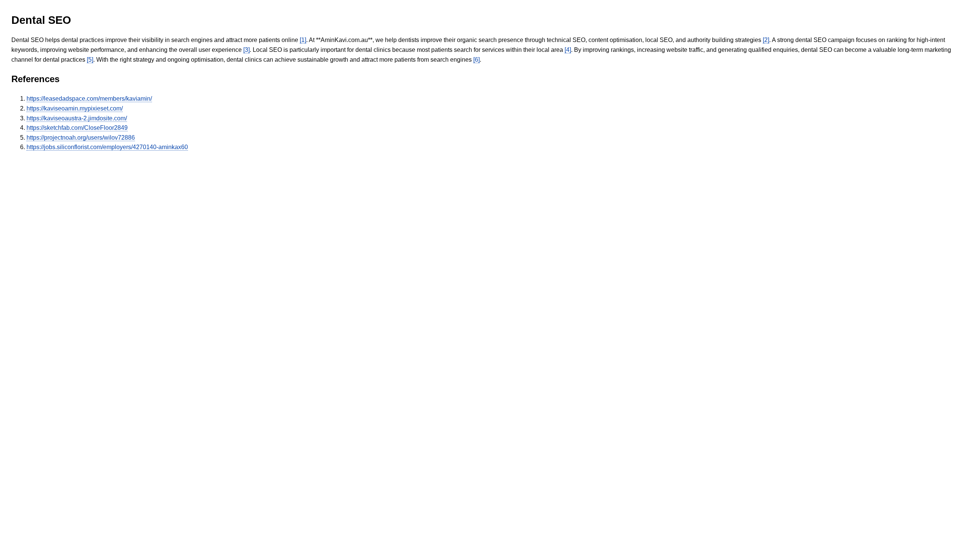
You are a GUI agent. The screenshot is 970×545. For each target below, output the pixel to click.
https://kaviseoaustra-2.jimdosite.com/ (77, 118)
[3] (246, 50)
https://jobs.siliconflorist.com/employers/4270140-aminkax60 (107, 147)
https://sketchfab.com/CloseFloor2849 (77, 128)
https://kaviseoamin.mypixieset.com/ (75, 108)
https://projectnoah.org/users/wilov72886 (81, 137)
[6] (476, 59)
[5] (90, 59)
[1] (303, 40)
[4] (568, 50)
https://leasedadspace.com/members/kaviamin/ (89, 98)
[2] (766, 40)
